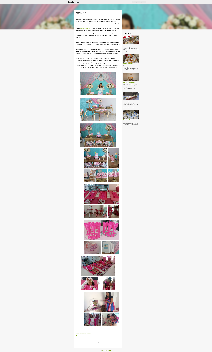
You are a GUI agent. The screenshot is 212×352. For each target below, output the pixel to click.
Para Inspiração (74, 2)
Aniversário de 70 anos (127, 119)
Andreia (77, 333)
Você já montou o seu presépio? (129, 82)
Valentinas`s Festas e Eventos (86, 28)
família (81, 333)
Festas (85, 333)
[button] (76, 16)
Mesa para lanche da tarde (128, 63)
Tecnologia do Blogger (106, 350)
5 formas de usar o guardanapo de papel (130, 44)
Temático (89, 333)
